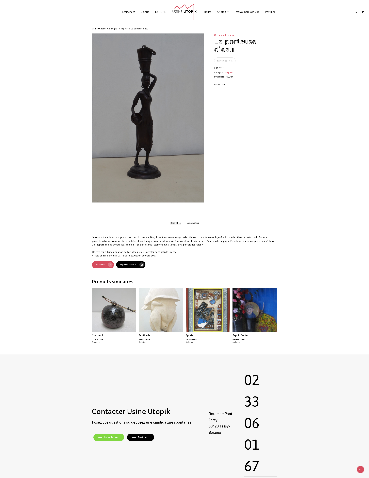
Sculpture (124, 28)
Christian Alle (97, 339)
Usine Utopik (98, 28)
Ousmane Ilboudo (224, 35)
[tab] (175, 223)
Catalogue (112, 28)
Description (175, 223)
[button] (108, 437)
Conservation (193, 223)
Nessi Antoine (144, 339)
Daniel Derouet (192, 339)
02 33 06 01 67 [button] (251, 423)
